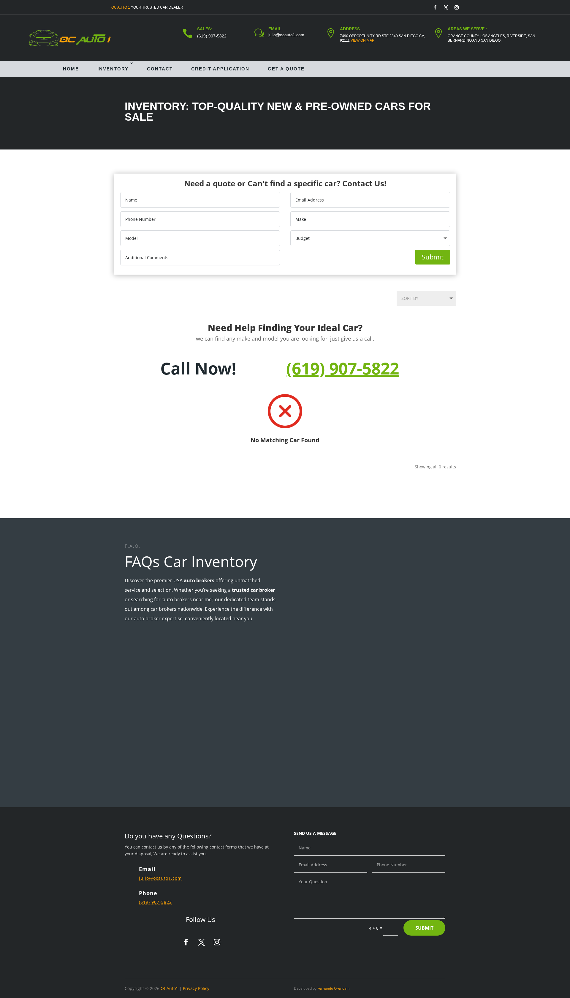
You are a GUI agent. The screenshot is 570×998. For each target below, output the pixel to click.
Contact (160, 68)
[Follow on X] (446, 7)
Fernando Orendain (333, 988)
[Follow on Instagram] (456, 7)
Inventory (113, 68)
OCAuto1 (169, 988)
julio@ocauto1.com (286, 34)
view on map (362, 40)
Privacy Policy (196, 988)
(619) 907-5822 (212, 36)
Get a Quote (286, 68)
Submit (433, 256)
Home (71, 68)
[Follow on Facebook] (435, 7)
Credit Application (220, 68)
